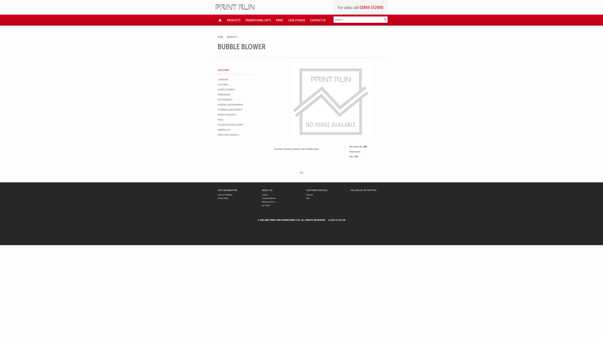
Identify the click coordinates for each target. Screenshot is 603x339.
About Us (267, 190)
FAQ (308, 198)
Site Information (227, 190)
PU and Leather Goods (230, 125)
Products (232, 36)
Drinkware (224, 95)
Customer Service (317, 190)
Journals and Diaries (230, 110)
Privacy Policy (223, 198)
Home (220, 36)
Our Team (266, 205)
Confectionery (226, 90)
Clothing (223, 84)
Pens (220, 120)
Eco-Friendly (225, 100)
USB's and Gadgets (228, 135)
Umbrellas (224, 130)
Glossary (309, 195)
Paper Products (227, 115)
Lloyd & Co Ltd (336, 220)
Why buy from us (268, 202)
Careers (265, 195)
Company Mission (269, 198)
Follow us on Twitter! (363, 190)
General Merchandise (230, 105)
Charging (223, 79)
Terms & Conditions (225, 195)
